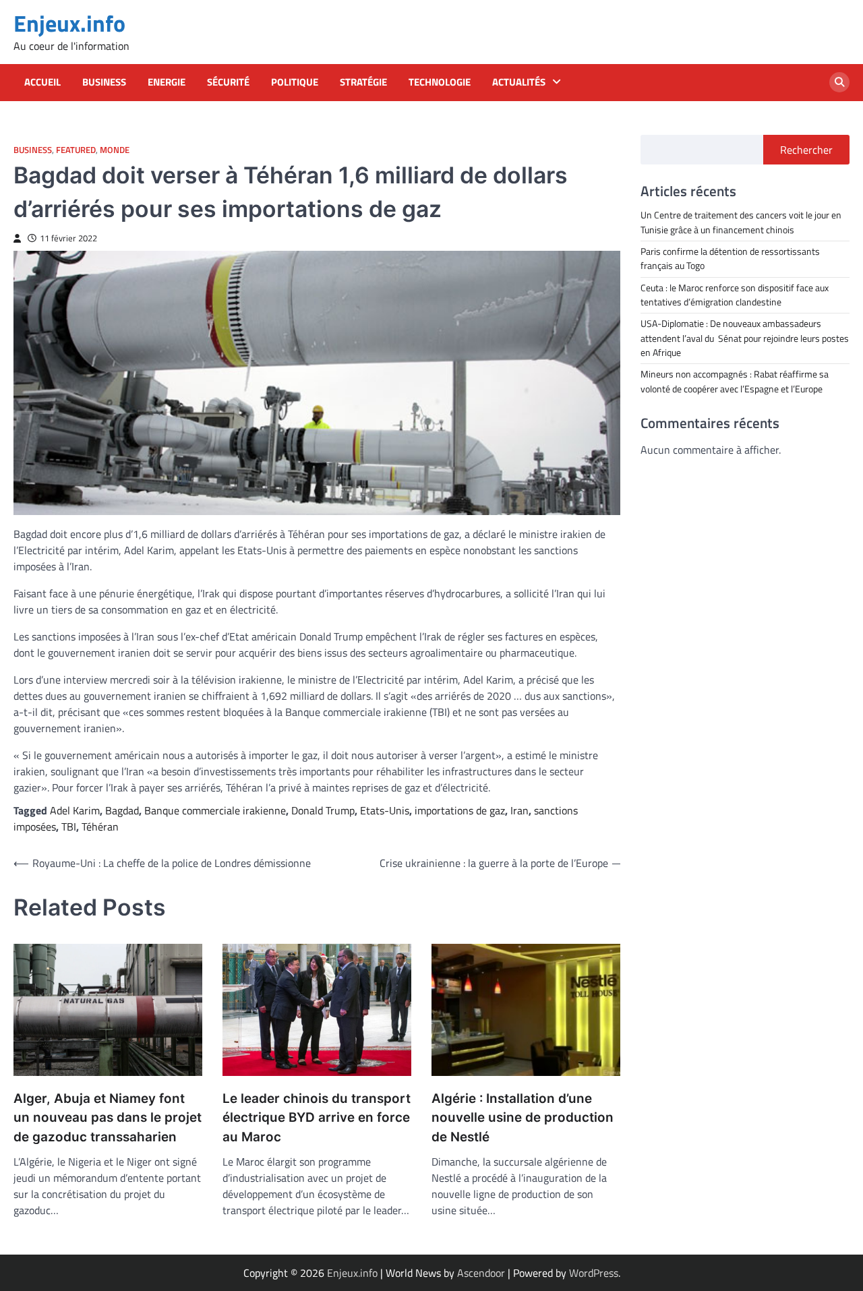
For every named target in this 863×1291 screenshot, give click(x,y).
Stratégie (363, 82)
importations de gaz (460, 810)
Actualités (518, 82)
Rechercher (806, 150)
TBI (68, 826)
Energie (166, 82)
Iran (519, 810)
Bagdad (122, 810)
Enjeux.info (69, 23)
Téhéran (100, 826)
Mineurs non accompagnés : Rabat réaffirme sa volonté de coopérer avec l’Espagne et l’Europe (735, 381)
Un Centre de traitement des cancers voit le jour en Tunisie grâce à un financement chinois (741, 222)
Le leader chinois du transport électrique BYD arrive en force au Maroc (316, 1118)
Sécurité (228, 82)
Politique (294, 82)
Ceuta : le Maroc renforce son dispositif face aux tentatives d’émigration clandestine (735, 294)
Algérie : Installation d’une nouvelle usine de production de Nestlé (523, 1118)
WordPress (593, 1273)
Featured (76, 150)
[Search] (839, 82)
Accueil (42, 82)
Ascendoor (481, 1273)
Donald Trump (323, 810)
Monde (114, 150)
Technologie (440, 82)
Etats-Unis (384, 810)
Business (104, 82)
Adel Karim (75, 810)
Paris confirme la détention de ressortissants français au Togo (730, 257)
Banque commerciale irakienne (215, 810)
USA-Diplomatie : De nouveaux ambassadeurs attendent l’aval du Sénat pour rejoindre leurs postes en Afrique (745, 338)
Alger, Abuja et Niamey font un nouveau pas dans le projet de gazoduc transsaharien (107, 1118)
